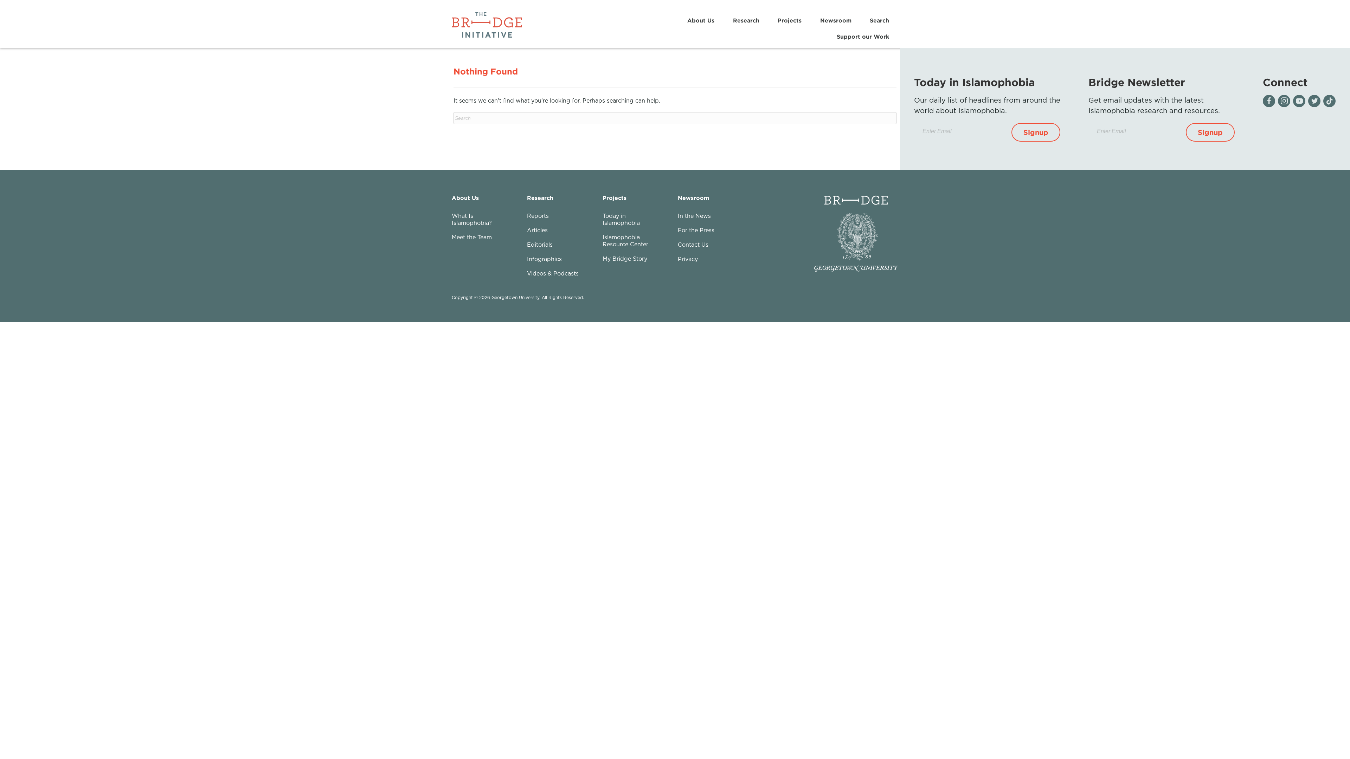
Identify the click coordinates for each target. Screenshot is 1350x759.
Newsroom (835, 20)
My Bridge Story (625, 258)
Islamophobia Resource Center (625, 240)
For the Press (696, 230)
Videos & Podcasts (553, 273)
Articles (537, 230)
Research (746, 20)
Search (879, 20)
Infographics (544, 259)
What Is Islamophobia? (472, 219)
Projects (790, 20)
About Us (700, 20)
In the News (694, 216)
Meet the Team (472, 237)
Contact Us (693, 244)
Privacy (688, 259)
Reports (538, 216)
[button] (1035, 132)
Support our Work (863, 36)
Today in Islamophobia (621, 219)
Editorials (540, 244)
